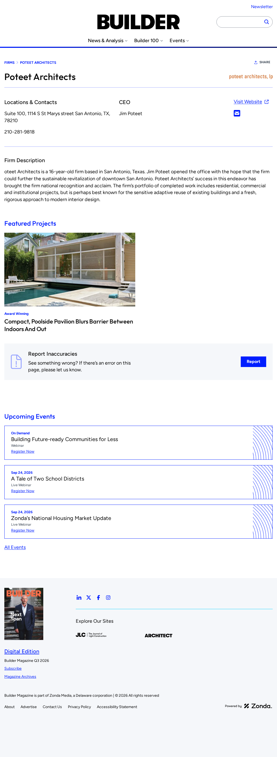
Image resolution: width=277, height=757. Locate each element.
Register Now (22, 451)
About (9, 707)
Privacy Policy (79, 707)
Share (264, 62)
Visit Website (248, 102)
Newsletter (262, 6)
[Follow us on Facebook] (98, 597)
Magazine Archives (20, 676)
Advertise (29, 707)
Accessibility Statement (117, 707)
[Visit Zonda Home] (249, 705)
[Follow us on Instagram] (108, 597)
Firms (9, 62)
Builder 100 (146, 41)
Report (253, 361)
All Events (15, 547)
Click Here (237, 113)
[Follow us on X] (88, 597)
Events (177, 41)
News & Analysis (105, 41)
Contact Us (52, 707)
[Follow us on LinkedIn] (79, 597)
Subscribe (13, 668)
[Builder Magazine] (138, 22)
